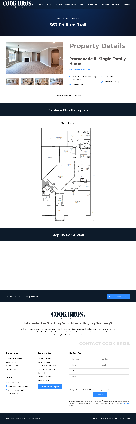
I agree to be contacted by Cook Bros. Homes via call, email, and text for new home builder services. (100, 390)
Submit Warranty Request (50, 387)
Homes (81, 4)
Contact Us (121, 296)
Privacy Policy (125, 403)
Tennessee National (45, 376)
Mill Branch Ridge (44, 380)
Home (41, 4)
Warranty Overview (13, 369)
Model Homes (11, 362)
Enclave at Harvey (44, 358)
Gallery (58, 4)
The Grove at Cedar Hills (47, 366)
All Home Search (12, 366)
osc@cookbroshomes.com (18, 386)
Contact (126, 4)
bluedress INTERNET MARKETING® (117, 419)
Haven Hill (41, 373)
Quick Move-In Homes (78, 69)
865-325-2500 (13, 383)
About (49, 4)
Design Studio (93, 4)
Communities (70, 4)
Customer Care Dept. (111, 4)
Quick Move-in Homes (14, 358)
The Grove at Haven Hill (46, 369)
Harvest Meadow (44, 362)
